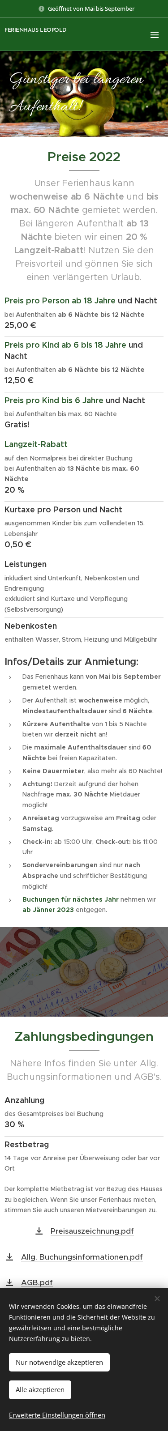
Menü (155, 34)
